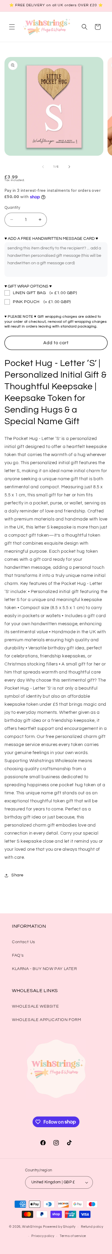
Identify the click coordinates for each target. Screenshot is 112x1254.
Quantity (12, 208)
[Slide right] (69, 166)
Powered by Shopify (59, 1226)
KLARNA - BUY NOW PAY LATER (44, 969)
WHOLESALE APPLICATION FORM (46, 1020)
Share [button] (17, 875)
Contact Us (23, 942)
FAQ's (18, 955)
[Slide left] (43, 166)
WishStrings (32, 1226)
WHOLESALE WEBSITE (35, 1006)
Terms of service (73, 1236)
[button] (12, 26)
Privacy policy (42, 1236)
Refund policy (92, 1226)
